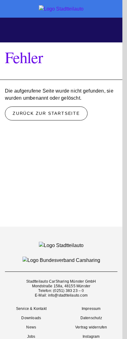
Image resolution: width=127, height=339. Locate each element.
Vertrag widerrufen (91, 327)
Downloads (31, 318)
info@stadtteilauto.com (68, 295)
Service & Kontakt (31, 308)
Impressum (91, 308)
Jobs (31, 336)
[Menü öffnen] (12, 28)
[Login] (112, 29)
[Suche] (62, 29)
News (31, 327)
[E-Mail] (79, 29)
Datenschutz (91, 318)
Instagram (91, 336)
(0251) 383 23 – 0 (68, 291)
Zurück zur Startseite (46, 113)
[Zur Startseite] (61, 9)
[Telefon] (95, 29)
